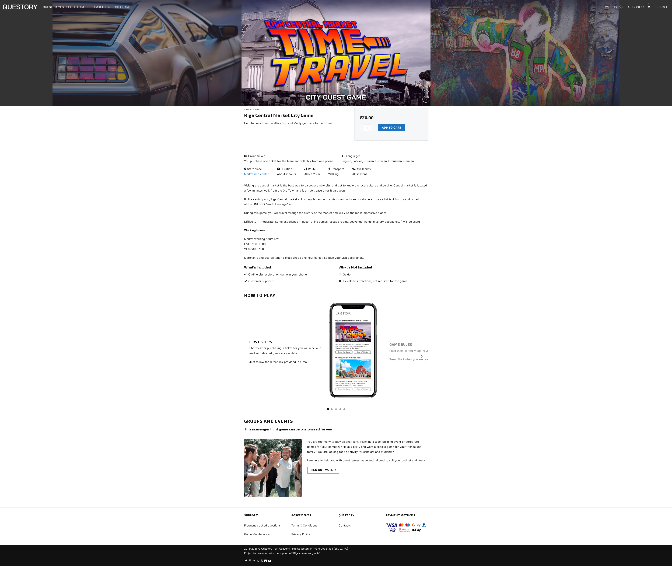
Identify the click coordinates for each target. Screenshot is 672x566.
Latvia (248, 109)
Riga (257, 109)
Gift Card (122, 7)
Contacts (345, 525)
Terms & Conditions (304, 525)
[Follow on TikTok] (254, 561)
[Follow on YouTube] (269, 561)
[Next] (654, 53)
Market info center (256, 174)
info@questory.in (302, 548)
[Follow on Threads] (261, 561)
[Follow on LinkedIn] (265, 561)
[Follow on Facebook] (246, 561)
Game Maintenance (257, 534)
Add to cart (391, 127)
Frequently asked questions (262, 525)
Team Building (101, 7)
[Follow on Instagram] (250, 561)
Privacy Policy (300, 534)
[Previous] (18, 53)
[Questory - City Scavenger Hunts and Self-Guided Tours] (20, 7)
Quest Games (53, 7)
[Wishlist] (425, 99)
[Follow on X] (258, 561)
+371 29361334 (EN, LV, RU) (331, 548)
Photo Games (77, 7)
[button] (638, 7)
